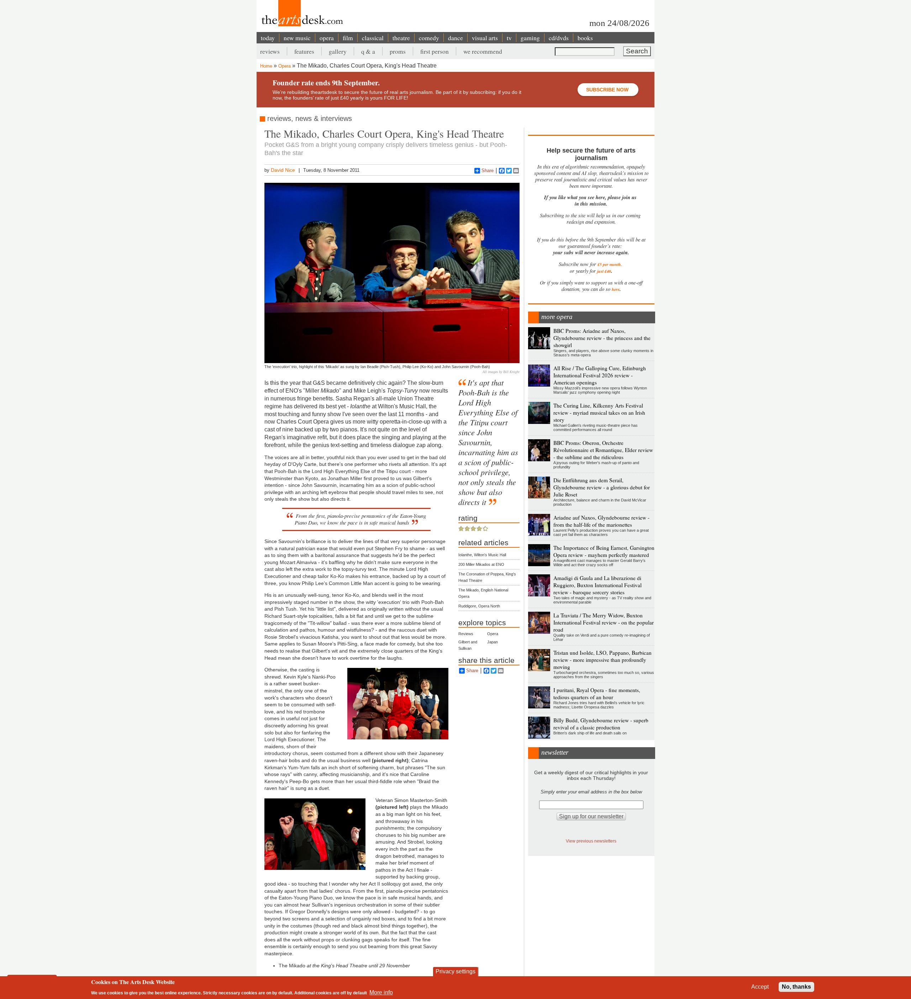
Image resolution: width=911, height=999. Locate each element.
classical (373, 37)
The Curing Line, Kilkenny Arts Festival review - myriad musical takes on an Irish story (599, 412)
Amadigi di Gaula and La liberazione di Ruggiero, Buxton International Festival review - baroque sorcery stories (597, 585)
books (585, 37)
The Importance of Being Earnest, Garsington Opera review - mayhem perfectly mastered (603, 551)
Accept (760, 987)
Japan (492, 642)
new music (297, 37)
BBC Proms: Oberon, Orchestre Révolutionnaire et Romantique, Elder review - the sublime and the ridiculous (603, 450)
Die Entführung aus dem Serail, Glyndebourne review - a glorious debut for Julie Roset (601, 487)
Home (266, 66)
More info (381, 992)
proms (398, 51)
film (348, 37)
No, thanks (796, 987)
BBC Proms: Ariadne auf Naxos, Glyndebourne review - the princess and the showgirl (602, 338)
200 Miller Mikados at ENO (481, 564)
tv (509, 37)
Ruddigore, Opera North (479, 606)
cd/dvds (559, 37)
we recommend (482, 51)
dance (455, 37)
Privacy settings (455, 971)
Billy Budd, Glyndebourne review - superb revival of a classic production (600, 724)
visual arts (485, 37)
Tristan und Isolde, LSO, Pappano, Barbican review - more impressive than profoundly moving (602, 659)
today (268, 37)
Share (487, 170)
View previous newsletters (591, 841)
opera (327, 37)
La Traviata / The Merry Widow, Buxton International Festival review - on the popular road (603, 622)
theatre (401, 37)
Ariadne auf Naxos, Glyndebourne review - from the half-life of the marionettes (601, 521)
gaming (530, 37)
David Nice (283, 170)
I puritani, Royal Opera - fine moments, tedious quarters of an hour (596, 693)
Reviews (465, 634)
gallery (338, 51)
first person (434, 51)
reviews (270, 51)
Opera (284, 66)
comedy (429, 37)
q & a (368, 51)
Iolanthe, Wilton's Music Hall (482, 555)
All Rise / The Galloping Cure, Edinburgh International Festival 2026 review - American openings (599, 375)
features (304, 51)
